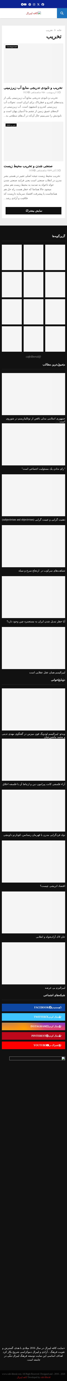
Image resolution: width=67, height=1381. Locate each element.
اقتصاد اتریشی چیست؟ (52, 886)
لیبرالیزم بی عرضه (55, 987)
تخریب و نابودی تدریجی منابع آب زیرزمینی (33, 88)
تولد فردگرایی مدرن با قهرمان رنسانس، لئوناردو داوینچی (34, 835)
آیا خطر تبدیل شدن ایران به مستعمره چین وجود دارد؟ (36, 621)
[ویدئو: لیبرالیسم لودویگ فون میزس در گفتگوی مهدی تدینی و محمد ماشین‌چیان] (33, 709)
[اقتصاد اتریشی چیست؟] (33, 861)
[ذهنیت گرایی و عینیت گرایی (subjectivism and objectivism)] (33, 495)
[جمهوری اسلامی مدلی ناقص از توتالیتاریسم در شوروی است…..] (33, 394)
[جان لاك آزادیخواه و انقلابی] (33, 912)
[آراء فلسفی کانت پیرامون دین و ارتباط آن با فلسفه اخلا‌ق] (33, 760)
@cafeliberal (33, 356)
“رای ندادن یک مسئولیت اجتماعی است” (43, 468)
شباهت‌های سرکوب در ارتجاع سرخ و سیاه (42, 570)
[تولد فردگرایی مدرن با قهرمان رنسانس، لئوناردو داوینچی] (33, 811)
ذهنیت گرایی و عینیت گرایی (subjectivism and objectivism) (33, 519)
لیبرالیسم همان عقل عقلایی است (47, 672)
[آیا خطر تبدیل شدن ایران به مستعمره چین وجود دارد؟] (33, 597)
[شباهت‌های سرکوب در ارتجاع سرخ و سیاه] (33, 546)
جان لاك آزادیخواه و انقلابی (50, 936)
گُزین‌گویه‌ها (58, 236)
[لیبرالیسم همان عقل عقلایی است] (33, 648)
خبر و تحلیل (11, 125)
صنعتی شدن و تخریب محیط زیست (28, 166)
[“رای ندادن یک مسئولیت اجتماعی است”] (33, 444)
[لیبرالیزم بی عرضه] (33, 963)
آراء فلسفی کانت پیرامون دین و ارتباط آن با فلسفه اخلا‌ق (34, 784)
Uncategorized (12, 47)
